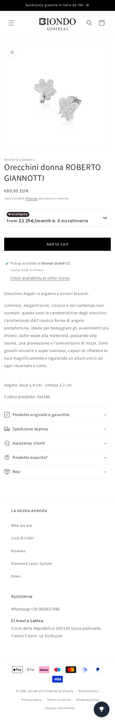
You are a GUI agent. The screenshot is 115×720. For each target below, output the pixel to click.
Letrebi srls (36, 691)
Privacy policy (31, 700)
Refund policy (89, 691)
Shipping (31, 198)
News (16, 576)
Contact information (60, 708)
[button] (11, 23)
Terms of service (59, 700)
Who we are (21, 525)
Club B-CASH (22, 537)
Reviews (18, 550)
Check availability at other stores (40, 277)
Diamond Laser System (31, 563)
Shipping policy (87, 700)
